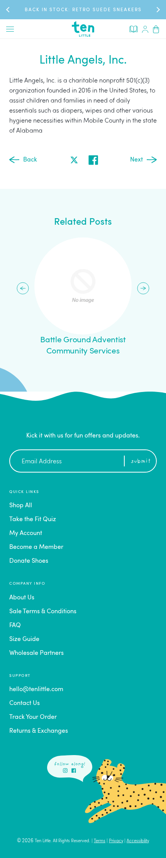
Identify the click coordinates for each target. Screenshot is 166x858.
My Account (25, 533)
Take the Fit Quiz (32, 519)
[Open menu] (10, 29)
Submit (141, 461)
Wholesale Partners (36, 653)
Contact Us (24, 703)
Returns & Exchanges (38, 731)
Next (136, 160)
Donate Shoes (28, 561)
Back (30, 160)
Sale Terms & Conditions (42, 612)
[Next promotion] (157, 9)
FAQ (15, 625)
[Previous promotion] (8, 9)
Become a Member (36, 547)
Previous (23, 288)
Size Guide (24, 639)
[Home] (83, 29)
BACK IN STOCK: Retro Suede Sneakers (83, 10)
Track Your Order (33, 717)
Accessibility (138, 841)
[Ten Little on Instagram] (65, 770)
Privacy (116, 841)
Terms (99, 841)
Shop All (20, 506)
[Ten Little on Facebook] (73, 770)
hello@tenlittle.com (36, 689)
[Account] (145, 29)
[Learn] (133, 28)
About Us (21, 598)
